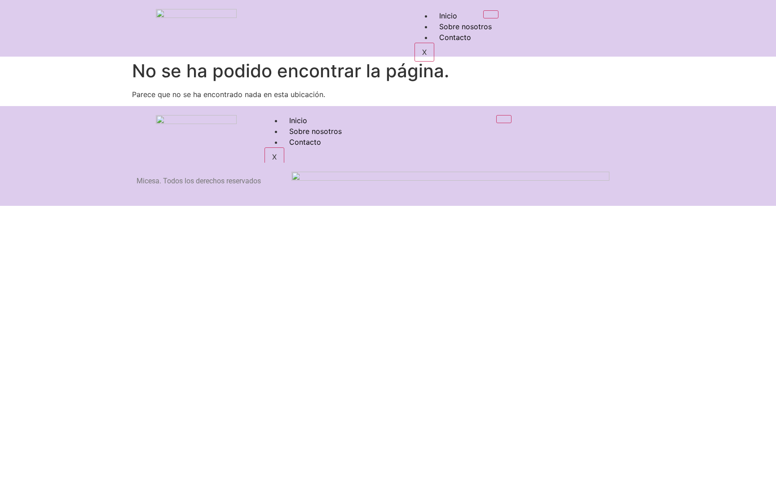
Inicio (448, 15)
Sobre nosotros (465, 26)
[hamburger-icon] (490, 14)
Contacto (455, 37)
